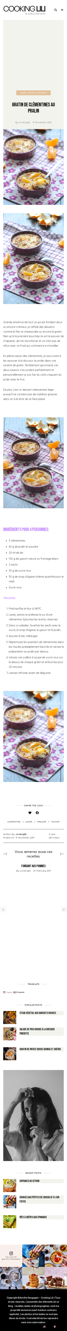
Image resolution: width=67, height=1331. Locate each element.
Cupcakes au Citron (29, 1181)
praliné (41, 821)
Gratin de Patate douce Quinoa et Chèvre (40, 1049)
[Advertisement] (33, 55)
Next (63, 909)
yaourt (55, 821)
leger (29, 821)
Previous (3, 909)
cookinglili (24, 122)
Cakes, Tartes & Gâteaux (33, 93)
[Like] (30, 813)
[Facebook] (37, 813)
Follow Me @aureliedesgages (11, 1258)
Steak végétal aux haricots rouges (38, 1013)
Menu (62, 10)
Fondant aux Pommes (33, 866)
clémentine (14, 821)
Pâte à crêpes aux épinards (33, 1217)
